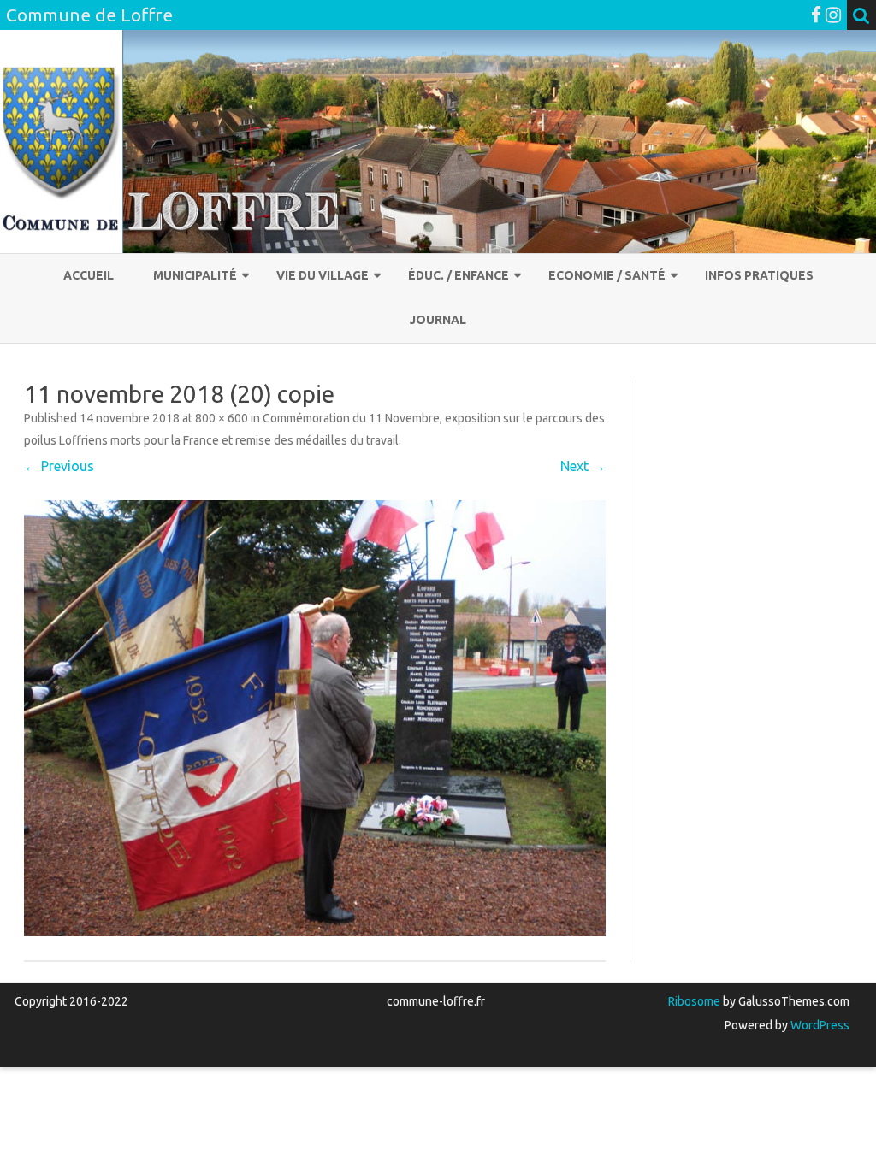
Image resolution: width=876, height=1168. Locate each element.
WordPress (818, 1025)
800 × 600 (221, 418)
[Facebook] (816, 14)
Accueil (88, 275)
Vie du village (322, 275)
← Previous (59, 466)
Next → (583, 466)
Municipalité (195, 275)
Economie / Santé (607, 275)
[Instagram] (833, 14)
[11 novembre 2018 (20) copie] (315, 718)
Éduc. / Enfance (458, 275)
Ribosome (694, 1001)
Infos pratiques (759, 275)
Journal (438, 320)
